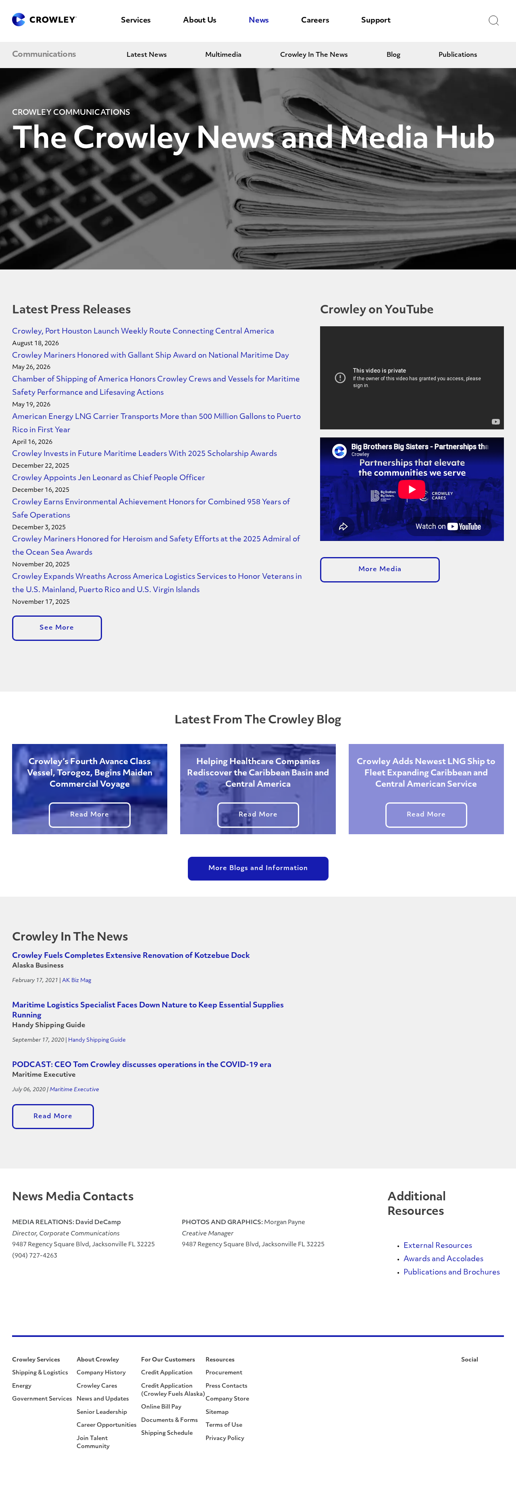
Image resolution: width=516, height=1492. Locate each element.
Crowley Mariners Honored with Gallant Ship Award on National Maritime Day (150, 356)
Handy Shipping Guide (97, 1040)
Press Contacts (227, 1386)
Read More (89, 815)
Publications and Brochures (452, 1272)
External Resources (438, 1246)
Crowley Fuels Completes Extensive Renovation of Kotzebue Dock (131, 956)
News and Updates (103, 1399)
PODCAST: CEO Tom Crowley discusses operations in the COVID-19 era (141, 1065)
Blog (393, 55)
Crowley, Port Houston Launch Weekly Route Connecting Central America (143, 332)
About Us (199, 21)
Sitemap (217, 1412)
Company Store (227, 1399)
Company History (101, 1373)
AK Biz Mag (76, 980)
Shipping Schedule (167, 1433)
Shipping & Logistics (40, 1373)
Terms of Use (224, 1425)
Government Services (42, 1399)
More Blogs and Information (258, 868)
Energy (21, 1386)
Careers (315, 21)
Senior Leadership (102, 1412)
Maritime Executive (74, 1089)
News (259, 21)
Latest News (147, 55)
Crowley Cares (97, 1386)
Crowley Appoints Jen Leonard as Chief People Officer (109, 478)
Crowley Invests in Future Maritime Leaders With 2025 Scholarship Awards (144, 454)
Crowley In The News (314, 55)
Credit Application (167, 1373)
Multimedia (223, 55)
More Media (380, 569)
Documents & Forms (169, 1420)
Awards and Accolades (443, 1259)
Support (375, 21)
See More (57, 628)
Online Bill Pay (161, 1407)
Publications (458, 55)
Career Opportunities (107, 1425)
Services (136, 21)
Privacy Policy (225, 1439)
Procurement (224, 1373)
